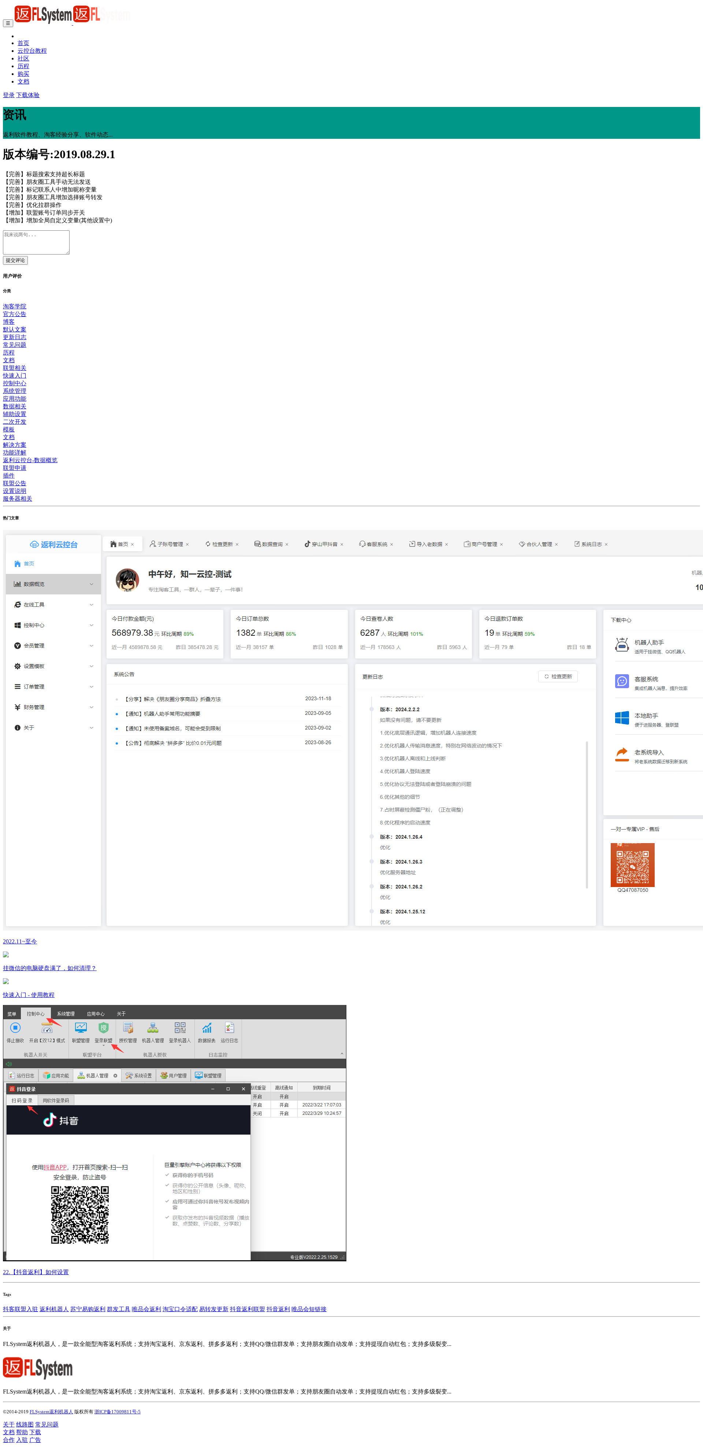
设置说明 (14, 491)
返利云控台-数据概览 (30, 460)
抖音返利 (278, 1309)
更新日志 (14, 337)
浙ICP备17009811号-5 (117, 1411)
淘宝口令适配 (180, 1309)
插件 (9, 475)
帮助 (22, 1432)
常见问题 (14, 345)
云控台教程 (32, 51)
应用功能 (14, 399)
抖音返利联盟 (247, 1309)
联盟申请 (14, 468)
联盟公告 (14, 483)
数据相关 (14, 406)
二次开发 (14, 422)
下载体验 (28, 95)
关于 (9, 1424)
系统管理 (14, 391)
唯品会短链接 (309, 1309)
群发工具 (118, 1309)
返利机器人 (54, 1309)
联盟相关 (14, 368)
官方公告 (14, 314)
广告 (35, 1440)
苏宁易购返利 (87, 1309)
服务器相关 (17, 499)
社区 (23, 58)
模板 (9, 429)
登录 (9, 95)
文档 (23, 81)
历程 (23, 66)
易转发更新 (213, 1309)
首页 (23, 43)
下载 (35, 1432)
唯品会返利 (146, 1309)
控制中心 (14, 383)
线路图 (25, 1424)
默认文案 (14, 329)
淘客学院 (14, 306)
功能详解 (14, 452)
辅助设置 (14, 414)
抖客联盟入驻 (20, 1309)
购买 (23, 74)
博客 (9, 322)
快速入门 (14, 375)
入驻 (22, 1440)
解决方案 (14, 445)
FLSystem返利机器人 (51, 1411)
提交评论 (15, 260)
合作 (9, 1440)
